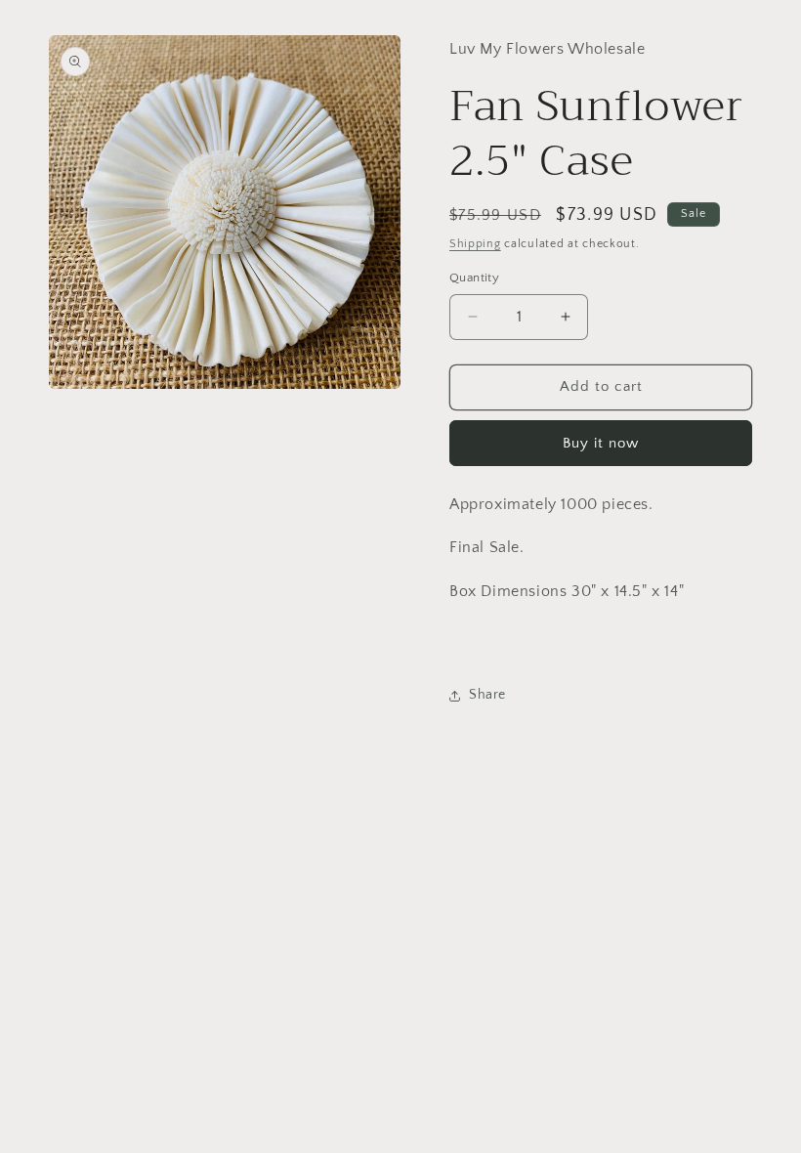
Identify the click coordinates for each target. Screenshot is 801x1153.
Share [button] (487, 695)
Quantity (474, 277)
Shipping (475, 243)
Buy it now (601, 443)
